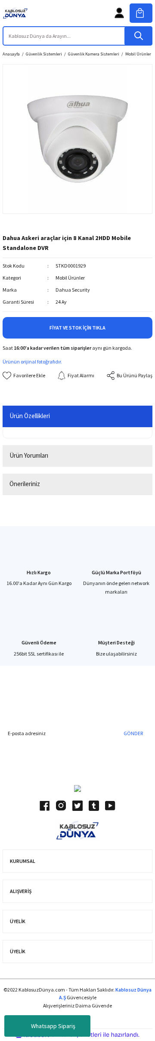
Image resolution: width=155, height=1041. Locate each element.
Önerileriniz (24, 484)
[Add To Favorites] (24, 375)
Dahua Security (73, 289)
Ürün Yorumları (28, 455)
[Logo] (15, 13)
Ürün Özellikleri (29, 416)
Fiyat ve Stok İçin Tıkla (77, 327)
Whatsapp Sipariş (53, 1026)
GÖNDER (133, 733)
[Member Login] (119, 13)
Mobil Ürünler (70, 277)
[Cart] (141, 13)
